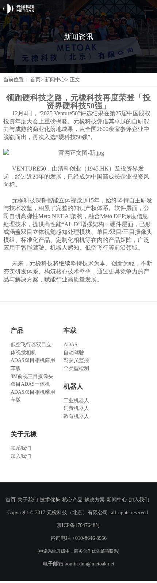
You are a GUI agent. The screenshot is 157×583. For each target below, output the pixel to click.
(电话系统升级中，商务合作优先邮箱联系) (78, 551)
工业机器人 (76, 400)
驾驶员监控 (76, 360)
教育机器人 (76, 416)
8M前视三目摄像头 (32, 376)
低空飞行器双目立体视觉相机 (31, 348)
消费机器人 (76, 408)
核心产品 (72, 499)
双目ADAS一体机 (30, 384)
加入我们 (21, 456)
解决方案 (94, 499)
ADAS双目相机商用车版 (33, 364)
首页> (36, 79)
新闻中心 (117, 499)
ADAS (70, 344)
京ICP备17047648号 (78, 525)
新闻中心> (56, 79)
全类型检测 (76, 368)
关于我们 (28, 499)
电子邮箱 (53, 564)
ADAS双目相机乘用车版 (33, 396)
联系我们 (21, 448)
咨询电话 (60, 538)
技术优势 (50, 499)
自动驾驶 (74, 352)
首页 (10, 499)
